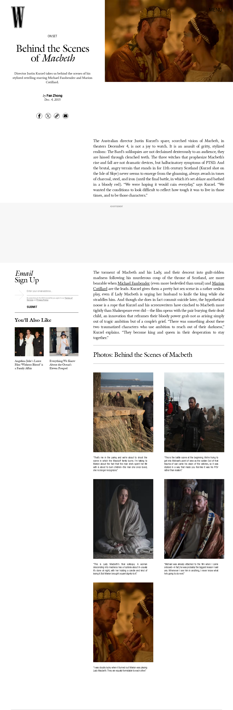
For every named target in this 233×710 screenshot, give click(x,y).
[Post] (48, 116)
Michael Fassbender (134, 283)
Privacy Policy (42, 300)
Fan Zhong (54, 95)
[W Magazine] (18, 17)
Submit (32, 306)
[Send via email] (65, 116)
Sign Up (27, 276)
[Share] (39, 116)
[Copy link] (57, 116)
